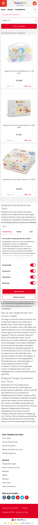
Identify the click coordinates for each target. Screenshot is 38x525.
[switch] (33, 271)
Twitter (22, 497)
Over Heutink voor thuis (12, 434)
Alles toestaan (19, 291)
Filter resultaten (19, 26)
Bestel (29, 86)
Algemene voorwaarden (10, 508)
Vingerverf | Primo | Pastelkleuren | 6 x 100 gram (19, 72)
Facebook (4, 497)
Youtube (18, 497)
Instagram (9, 497)
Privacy (24, 508)
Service (5, 460)
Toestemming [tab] (6, 231)
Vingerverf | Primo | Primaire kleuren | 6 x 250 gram (19, 126)
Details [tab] (19, 231)
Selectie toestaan (19, 297)
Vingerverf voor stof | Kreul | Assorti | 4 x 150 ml (19, 179)
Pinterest (27, 497)
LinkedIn (13, 497)
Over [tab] (31, 231)
